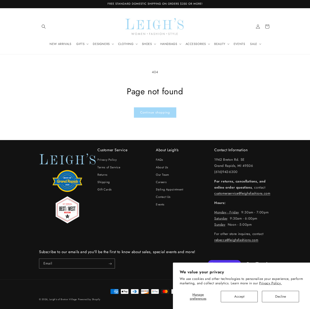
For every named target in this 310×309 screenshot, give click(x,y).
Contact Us (163, 197)
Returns (102, 175)
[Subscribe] (110, 264)
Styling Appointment (169, 189)
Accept (239, 296)
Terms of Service (108, 167)
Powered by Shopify (89, 299)
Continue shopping (155, 112)
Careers (161, 182)
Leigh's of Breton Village (63, 299)
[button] (43, 26)
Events (160, 204)
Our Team (162, 175)
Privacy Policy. (270, 283)
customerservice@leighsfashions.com (242, 193)
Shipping (103, 182)
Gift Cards (104, 189)
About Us (162, 167)
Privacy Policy (107, 160)
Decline (280, 296)
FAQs (159, 160)
